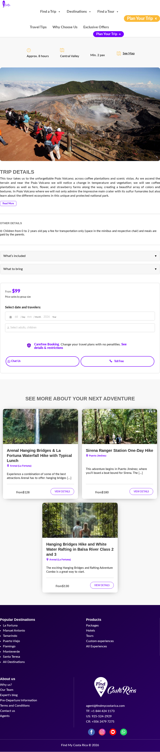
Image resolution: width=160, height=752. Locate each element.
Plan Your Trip (106, 34)
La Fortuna (10, 625)
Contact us (7, 710)
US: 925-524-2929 (99, 716)
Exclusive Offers (96, 27)
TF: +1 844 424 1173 (100, 711)
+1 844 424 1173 (117, 355)
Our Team (6, 689)
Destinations (77, 11)
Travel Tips (38, 27)
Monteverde (11, 651)
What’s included (14, 255)
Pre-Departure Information (18, 700)
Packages (92, 625)
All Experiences (96, 646)
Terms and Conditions (15, 705)
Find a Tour (105, 11)
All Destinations (14, 662)
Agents (5, 715)
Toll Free (119, 361)
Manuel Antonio (14, 630)
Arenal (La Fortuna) (20, 465)
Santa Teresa (11, 656)
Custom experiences (100, 641)
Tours (89, 635)
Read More (8, 203)
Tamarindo (10, 635)
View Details (62, 491)
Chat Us (15, 361)
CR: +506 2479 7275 (100, 721)
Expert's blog (9, 695)
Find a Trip (48, 11)
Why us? (6, 684)
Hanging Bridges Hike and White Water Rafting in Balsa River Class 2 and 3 (80, 549)
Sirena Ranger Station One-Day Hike (119, 450)
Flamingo (9, 646)
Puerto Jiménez (97, 455)
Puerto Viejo (11, 641)
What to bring (13, 269)
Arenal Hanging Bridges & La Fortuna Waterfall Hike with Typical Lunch (39, 455)
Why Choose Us (64, 27)
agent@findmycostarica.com (105, 705)
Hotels (90, 630)
